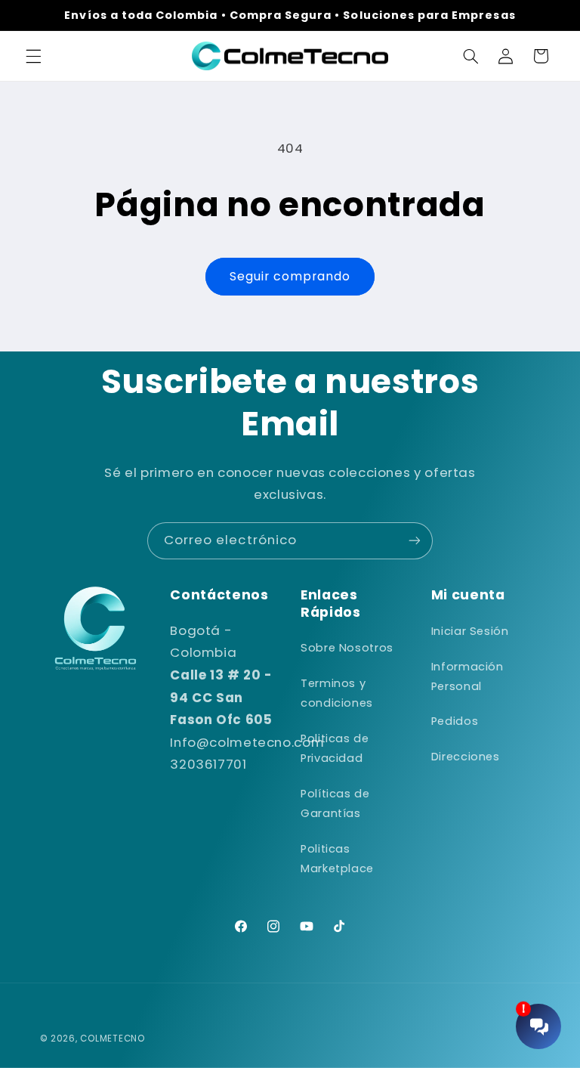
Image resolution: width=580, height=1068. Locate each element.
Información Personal (467, 676)
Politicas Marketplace (337, 858)
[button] (33, 56)
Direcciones (465, 756)
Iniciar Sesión (470, 631)
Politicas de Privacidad (335, 748)
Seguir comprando (290, 276)
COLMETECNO (112, 1038)
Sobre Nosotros (347, 647)
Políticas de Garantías (335, 803)
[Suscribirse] (414, 540)
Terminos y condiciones (337, 693)
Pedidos (454, 721)
